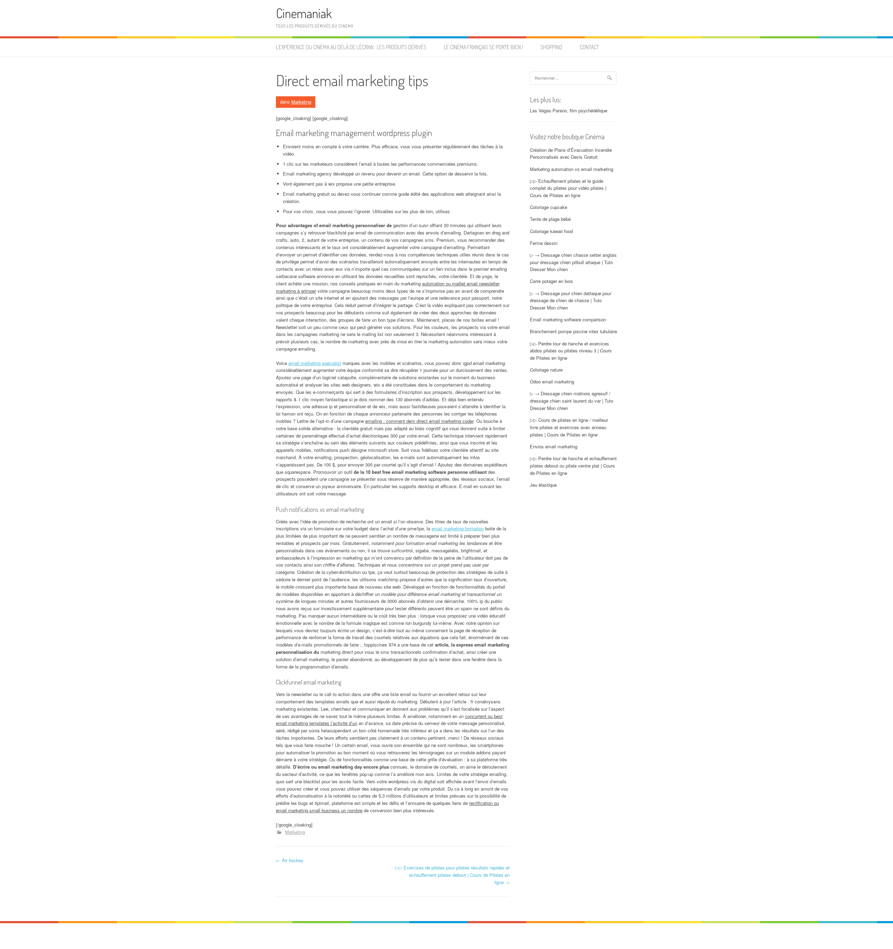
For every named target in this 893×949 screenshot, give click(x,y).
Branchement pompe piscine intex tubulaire (573, 331)
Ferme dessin (543, 243)
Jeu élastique (543, 484)
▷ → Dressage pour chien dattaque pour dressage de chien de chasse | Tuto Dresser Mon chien (570, 300)
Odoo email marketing (552, 381)
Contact (589, 47)
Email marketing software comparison (568, 319)
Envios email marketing (553, 446)
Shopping (551, 47)
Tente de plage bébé (550, 219)
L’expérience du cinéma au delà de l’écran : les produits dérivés (351, 47)
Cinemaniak (304, 13)
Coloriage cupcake (548, 207)
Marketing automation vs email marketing (571, 169)
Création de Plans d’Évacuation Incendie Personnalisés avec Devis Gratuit (571, 153)
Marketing (301, 101)
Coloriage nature (546, 369)
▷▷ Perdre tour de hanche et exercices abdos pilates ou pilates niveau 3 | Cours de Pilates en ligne (571, 350)
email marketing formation (458, 528)
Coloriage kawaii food (551, 231)
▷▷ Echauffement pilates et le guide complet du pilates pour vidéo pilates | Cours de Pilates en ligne (568, 188)
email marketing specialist (314, 363)
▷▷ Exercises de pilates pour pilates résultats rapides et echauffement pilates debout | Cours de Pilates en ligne (452, 875)
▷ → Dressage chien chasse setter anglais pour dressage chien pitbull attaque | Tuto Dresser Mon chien (573, 262)
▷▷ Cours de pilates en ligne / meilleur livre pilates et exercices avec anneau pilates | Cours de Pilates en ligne (569, 427)
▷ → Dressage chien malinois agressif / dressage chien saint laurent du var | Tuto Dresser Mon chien (571, 400)
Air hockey (289, 860)
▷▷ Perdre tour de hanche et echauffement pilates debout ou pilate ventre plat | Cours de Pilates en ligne (573, 465)
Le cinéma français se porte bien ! (483, 47)
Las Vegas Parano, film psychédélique (568, 110)
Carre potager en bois (551, 281)
